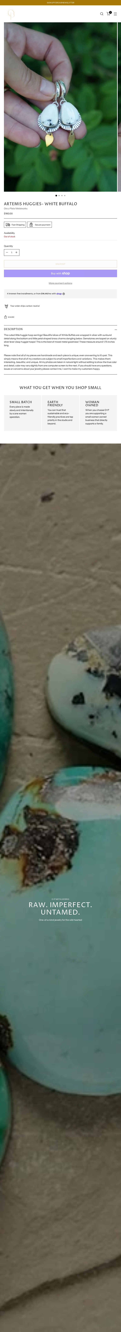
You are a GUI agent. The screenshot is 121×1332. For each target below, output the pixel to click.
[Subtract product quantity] (7, 252)
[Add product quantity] (16, 252)
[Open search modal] (102, 14)
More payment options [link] (60, 283)
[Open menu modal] (115, 14)
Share (11, 317)
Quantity (8, 246)
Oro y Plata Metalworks (15, 208)
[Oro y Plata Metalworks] (11, 14)
